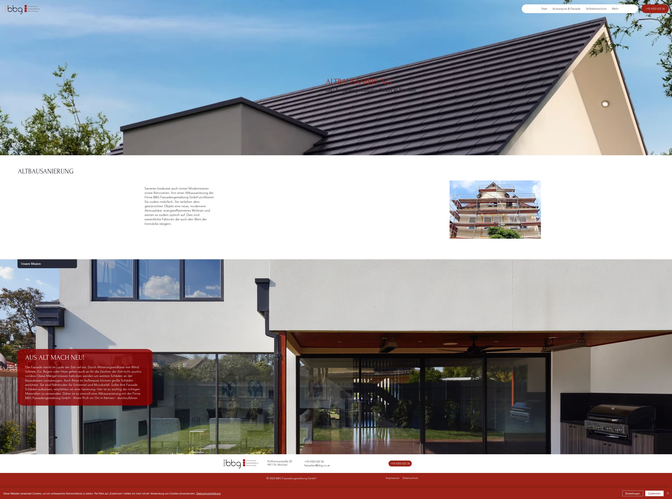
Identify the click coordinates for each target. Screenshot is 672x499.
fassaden (309, 465)
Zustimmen (654, 493)
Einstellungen (632, 493)
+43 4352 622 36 (314, 461)
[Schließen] (668, 493)
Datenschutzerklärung (208, 493)
